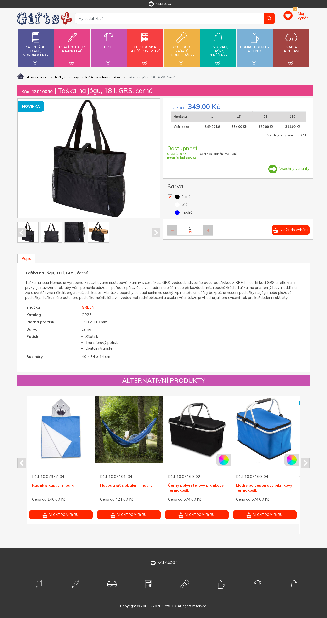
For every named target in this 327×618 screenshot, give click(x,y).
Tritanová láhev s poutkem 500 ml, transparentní (261, 497)
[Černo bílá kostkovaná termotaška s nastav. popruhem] (197, 439)
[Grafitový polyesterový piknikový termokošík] (61, 439)
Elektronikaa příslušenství (145, 49)
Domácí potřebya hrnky (255, 49)
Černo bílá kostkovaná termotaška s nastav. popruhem (189, 499)
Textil (108, 47)
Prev (21, 232)
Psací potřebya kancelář (72, 49)
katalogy (164, 4)
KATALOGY (167, 562)
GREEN (88, 307)
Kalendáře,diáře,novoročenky (36, 51)
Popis (26, 258)
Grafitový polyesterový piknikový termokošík (54, 497)
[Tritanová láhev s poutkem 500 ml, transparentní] (265, 439)
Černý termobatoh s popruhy (127, 485)
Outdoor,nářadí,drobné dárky (182, 51)
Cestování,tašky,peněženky (218, 51)
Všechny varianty (294, 168)
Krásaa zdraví (291, 49)
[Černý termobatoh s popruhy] (129, 429)
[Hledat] (269, 18)
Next (156, 232)
